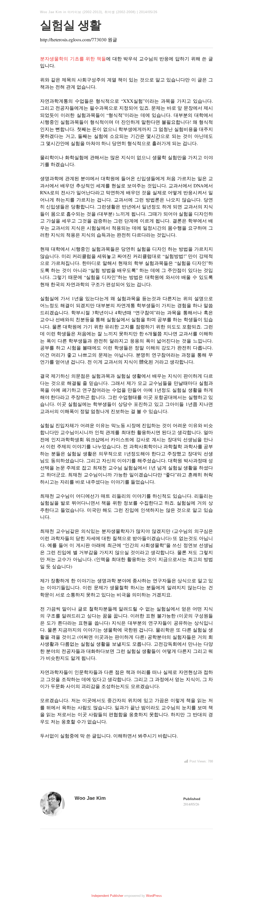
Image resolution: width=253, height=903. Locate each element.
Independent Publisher (107, 896)
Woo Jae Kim (51, 12)
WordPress (154, 896)
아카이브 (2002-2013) (84, 12)
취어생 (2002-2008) (120, 12)
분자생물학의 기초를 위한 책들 (73, 58)
